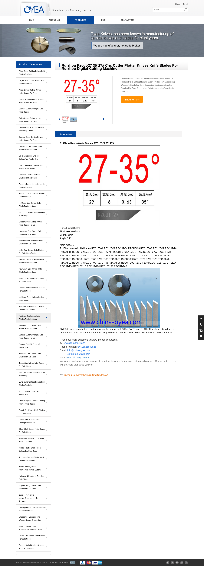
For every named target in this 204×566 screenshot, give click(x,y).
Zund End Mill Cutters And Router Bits (29, 393)
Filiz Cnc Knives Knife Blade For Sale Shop (32, 214)
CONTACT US (127, 20)
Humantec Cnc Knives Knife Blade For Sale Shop (30, 232)
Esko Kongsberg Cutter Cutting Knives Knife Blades (31, 167)
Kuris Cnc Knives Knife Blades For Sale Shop (31, 280)
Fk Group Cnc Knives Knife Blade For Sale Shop (30, 204)
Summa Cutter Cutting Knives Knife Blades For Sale (31, 336)
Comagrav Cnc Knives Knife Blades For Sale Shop (30, 148)
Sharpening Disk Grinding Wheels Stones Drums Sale (30, 518)
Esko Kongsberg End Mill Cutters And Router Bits (29, 157)
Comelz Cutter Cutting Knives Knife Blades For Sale (31, 138)
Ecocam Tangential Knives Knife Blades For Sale (32, 185)
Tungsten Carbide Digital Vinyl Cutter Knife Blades (31, 459)
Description (66, 134)
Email (185, 4)
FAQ (103, 20)
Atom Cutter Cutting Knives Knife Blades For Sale (32, 72)
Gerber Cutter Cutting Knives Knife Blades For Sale (30, 223)
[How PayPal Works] (91, 563)
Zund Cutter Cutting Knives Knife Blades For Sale (32, 383)
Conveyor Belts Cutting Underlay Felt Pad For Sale (32, 509)
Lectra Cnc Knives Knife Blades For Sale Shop (32, 289)
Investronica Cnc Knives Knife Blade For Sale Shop (31, 242)
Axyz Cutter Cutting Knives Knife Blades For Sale (32, 82)
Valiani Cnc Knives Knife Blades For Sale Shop (32, 537)
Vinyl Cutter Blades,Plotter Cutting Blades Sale (29, 421)
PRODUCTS (80, 20)
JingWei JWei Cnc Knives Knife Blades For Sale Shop (31, 261)
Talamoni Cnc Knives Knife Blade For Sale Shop (30, 355)
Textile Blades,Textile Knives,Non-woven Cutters (30, 468)
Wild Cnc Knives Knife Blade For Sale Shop (32, 374)
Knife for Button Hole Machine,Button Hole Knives (30, 528)
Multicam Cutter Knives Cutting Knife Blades (31, 298)
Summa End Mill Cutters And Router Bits (30, 345)
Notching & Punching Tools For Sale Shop (31, 477)
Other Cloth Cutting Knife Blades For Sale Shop (32, 430)
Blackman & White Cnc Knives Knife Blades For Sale (31, 101)
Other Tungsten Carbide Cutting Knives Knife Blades (32, 402)
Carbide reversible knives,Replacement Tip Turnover (29, 498)
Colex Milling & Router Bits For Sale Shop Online (31, 129)
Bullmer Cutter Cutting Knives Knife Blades (31, 110)
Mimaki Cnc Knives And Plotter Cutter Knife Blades (31, 308)
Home (177, 4)
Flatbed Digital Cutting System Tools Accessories (31, 546)
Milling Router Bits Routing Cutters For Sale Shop (30, 449)
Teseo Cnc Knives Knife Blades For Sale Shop (31, 364)
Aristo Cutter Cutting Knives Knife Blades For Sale (30, 91)
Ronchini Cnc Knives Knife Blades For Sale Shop (30, 327)
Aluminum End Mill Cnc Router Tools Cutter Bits (31, 440)
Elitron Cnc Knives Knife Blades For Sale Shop (32, 195)
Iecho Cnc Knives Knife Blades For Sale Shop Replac (31, 251)
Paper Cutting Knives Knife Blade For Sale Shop (30, 487)
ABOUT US (54, 20)
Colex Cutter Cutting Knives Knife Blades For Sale (30, 119)
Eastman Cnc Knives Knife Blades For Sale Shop (29, 176)
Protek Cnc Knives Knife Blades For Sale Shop (32, 411)
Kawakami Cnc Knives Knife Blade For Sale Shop (30, 270)
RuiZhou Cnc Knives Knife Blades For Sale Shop (29, 317)
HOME (31, 20)
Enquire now (132, 99)
